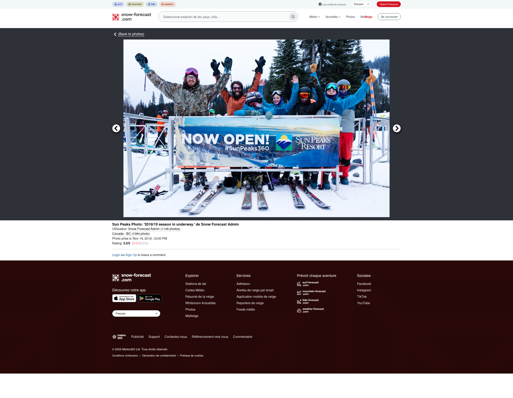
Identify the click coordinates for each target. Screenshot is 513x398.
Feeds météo (245, 309)
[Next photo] (395, 128)
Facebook (364, 283)
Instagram (364, 290)
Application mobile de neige (256, 296)
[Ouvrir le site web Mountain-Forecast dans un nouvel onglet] (135, 4)
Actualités (332, 17)
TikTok (362, 296)
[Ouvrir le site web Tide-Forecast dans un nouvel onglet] (152, 4)
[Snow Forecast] (130, 17)
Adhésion (243, 283)
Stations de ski (195, 283)
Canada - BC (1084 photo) (131, 233)
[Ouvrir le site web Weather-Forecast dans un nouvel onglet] (167, 4)
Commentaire (242, 336)
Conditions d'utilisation (125, 355)
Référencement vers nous (210, 336)
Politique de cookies (191, 355)
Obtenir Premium (389, 4)
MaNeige (191, 315)
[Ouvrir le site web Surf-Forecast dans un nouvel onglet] (118, 4)
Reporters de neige (250, 303)
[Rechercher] (293, 17)
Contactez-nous (176, 336)
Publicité (137, 336)
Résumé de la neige (199, 296)
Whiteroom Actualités (200, 303)
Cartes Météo (194, 290)
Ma (366, 17)
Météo (313, 17)
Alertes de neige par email (255, 290)
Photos (350, 17)
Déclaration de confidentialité (159, 355)
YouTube (363, 303)
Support (154, 336)
